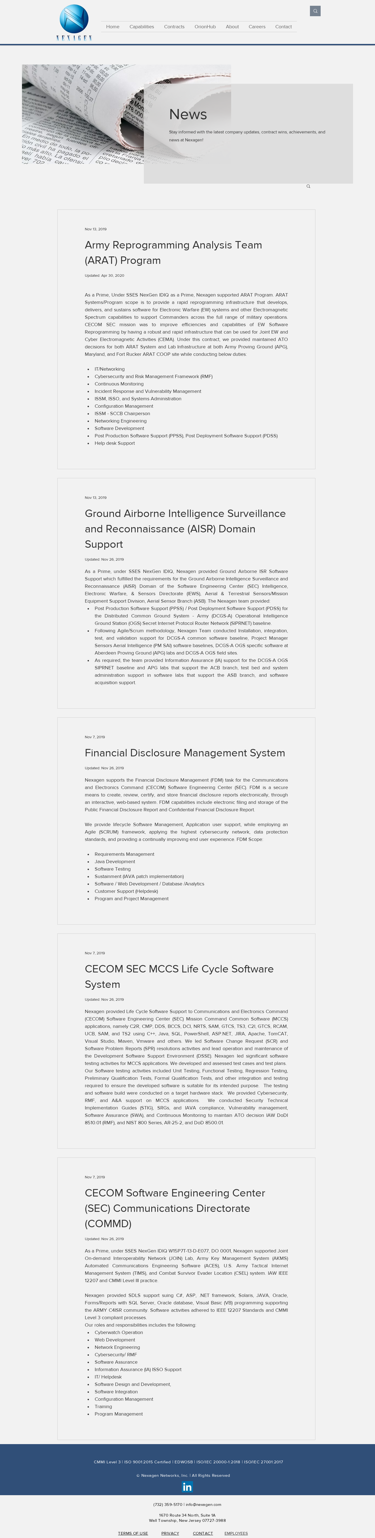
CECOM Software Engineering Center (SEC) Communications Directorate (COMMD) (175, 1208)
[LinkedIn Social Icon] (187, 1486)
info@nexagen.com (204, 1504)
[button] (308, 186)
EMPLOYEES (236, 1533)
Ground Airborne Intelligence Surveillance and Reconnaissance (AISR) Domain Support (185, 528)
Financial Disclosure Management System (185, 752)
